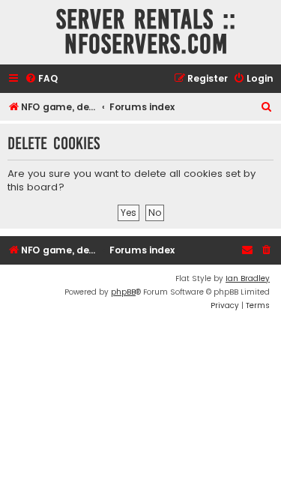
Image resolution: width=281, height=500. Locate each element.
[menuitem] (41, 79)
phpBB (123, 292)
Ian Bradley (248, 278)
